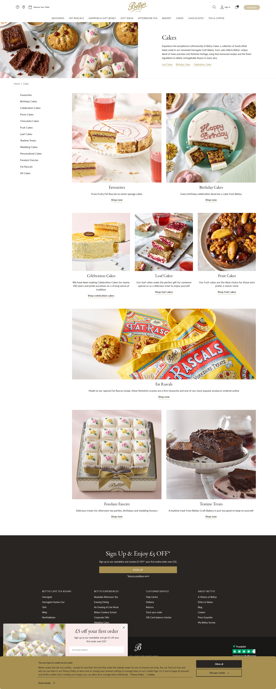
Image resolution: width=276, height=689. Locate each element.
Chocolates (196, 18)
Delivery (150, 602)
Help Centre (152, 597)
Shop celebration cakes (101, 295)
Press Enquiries (205, 617)
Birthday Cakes (183, 64)
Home (17, 83)
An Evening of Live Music (106, 607)
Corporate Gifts (101, 617)
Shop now (117, 200)
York (44, 607)
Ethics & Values (205, 602)
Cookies (151, 674)
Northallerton (48, 617)
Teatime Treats (211, 505)
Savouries (58, 18)
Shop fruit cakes (227, 292)
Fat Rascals (76, 18)
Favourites (117, 188)
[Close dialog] (123, 627)
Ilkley (44, 612)
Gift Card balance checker (158, 617)
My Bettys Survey (206, 622)
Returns (150, 607)
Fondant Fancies (117, 505)
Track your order (154, 612)
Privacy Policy (137, 674)
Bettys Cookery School (105, 612)
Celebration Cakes (202, 64)
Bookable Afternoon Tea (106, 597)
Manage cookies (217, 672)
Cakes (180, 18)
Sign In (227, 7)
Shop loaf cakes (164, 292)
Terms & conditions (136, 576)
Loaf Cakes (167, 64)
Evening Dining (101, 602)
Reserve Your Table (41, 7)
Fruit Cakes (227, 277)
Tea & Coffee (216, 18)
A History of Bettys (207, 597)
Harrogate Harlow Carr (53, 602)
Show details (44, 683)
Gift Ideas (127, 18)
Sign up (138, 569)
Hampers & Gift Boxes (102, 18)
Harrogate (47, 597)
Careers (201, 612)
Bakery (166, 18)
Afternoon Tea (147, 18)
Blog (200, 607)
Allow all (219, 664)
